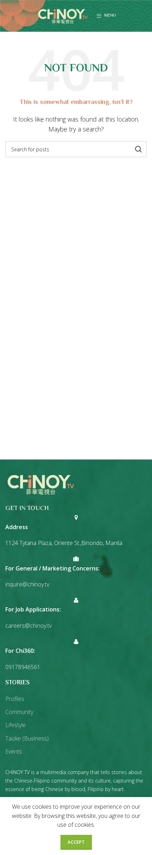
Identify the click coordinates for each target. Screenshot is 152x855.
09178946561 (22, 667)
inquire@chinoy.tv (27, 584)
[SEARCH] (138, 149)
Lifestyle (15, 725)
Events (13, 751)
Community (19, 712)
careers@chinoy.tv (28, 625)
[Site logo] (62, 15)
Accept (76, 842)
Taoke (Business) (27, 738)
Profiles (14, 699)
